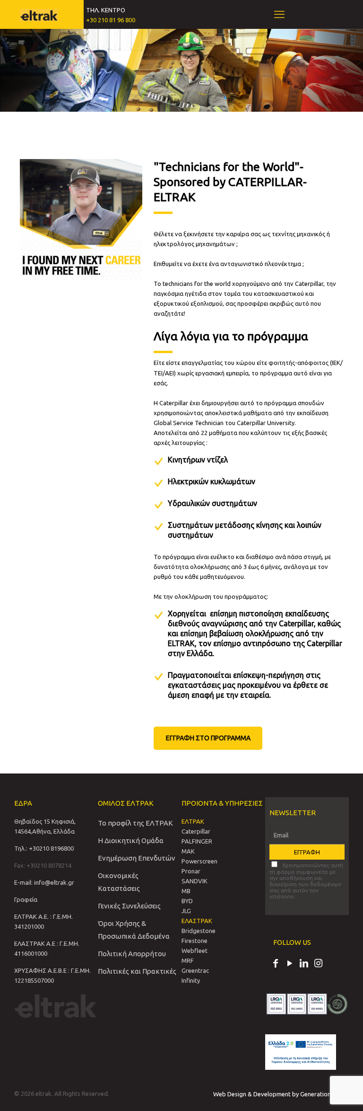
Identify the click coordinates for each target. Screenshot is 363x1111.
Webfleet (194, 950)
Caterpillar (196, 831)
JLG (186, 910)
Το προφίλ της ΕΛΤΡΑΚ (135, 823)
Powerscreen (199, 861)
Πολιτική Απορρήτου (132, 954)
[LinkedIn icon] (304, 964)
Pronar (191, 871)
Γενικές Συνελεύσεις (129, 906)
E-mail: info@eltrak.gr (44, 882)
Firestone (194, 940)
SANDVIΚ (194, 881)
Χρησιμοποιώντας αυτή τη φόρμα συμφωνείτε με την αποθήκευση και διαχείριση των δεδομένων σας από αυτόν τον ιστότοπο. (306, 880)
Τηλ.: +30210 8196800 (44, 848)
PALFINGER (197, 841)
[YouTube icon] (290, 964)
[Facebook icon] (275, 964)
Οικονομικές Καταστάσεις (119, 881)
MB (186, 891)
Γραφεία (25, 899)
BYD (187, 901)
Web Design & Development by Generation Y (275, 1094)
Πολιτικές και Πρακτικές (137, 971)
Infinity (191, 980)
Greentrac (195, 970)
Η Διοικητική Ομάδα (131, 840)
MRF (188, 960)
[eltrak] (39, 14)
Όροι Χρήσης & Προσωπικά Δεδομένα (134, 929)
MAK (188, 851)
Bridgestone (199, 930)
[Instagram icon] (318, 964)
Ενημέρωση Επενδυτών (136, 858)
